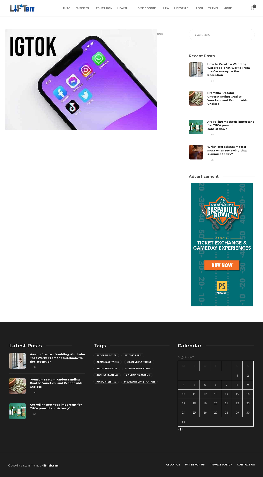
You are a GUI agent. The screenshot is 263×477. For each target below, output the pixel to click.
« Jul (180, 429)
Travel (213, 8)
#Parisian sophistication (139, 381)
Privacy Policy (221, 464)
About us (173, 464)
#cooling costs (106, 355)
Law (166, 8)
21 (226, 403)
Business (82, 8)
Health (122, 8)
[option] (222, 112)
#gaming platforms (139, 362)
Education (104, 8)
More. (228, 8)
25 (194, 412)
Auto (66, 8)
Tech (199, 8)
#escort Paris (132, 355)
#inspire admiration (137, 368)
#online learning (107, 375)
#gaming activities (107, 362)
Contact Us (246, 464)
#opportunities (106, 381)
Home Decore (145, 8)
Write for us (195, 464)
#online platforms (138, 375)
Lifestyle (181, 8)
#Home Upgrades (106, 368)
